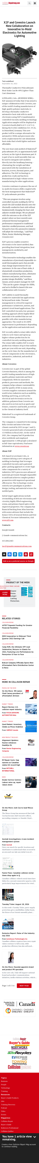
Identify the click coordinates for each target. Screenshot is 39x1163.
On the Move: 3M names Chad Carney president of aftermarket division (12, 693)
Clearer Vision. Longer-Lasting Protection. (15, 596)
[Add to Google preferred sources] (31, 554)
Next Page (24, 986)
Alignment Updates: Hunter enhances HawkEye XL (10, 742)
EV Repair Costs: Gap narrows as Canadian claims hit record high (11, 762)
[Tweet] (20, 554)
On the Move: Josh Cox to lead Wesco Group (17, 809)
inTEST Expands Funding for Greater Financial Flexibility (17, 626)
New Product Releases (10, 737)
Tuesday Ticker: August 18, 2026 (15, 904)
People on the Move (9, 688)
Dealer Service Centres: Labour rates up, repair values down (11, 782)
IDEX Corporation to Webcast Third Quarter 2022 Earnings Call (16, 637)
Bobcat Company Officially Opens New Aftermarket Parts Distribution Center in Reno (18, 665)
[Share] (9, 554)
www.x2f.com (7, 520)
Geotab (9, 845)
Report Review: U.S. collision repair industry (12, 708)
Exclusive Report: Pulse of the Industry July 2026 (18, 934)
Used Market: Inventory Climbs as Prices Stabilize (12, 725)
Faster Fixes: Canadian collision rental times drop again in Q (17, 874)
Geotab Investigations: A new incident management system (18, 840)
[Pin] (26, 554)
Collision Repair (7, 622)
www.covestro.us (22, 446)
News (4, 777)
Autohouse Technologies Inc (16, 939)
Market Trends (7, 704)
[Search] (29, 3)
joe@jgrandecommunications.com (17, 546)
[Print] (4, 554)
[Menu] (35, 3)
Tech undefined (8, 81)
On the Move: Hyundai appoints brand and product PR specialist (18, 968)
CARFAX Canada (12, 730)
